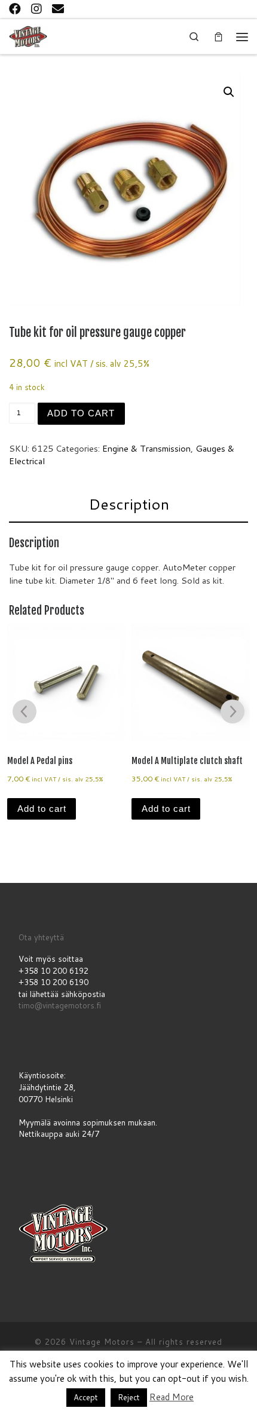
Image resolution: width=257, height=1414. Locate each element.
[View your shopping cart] (218, 36)
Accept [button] (86, 1397)
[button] (229, 92)
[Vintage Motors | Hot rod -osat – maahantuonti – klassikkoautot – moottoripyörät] (28, 35)
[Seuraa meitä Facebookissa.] (15, 8)
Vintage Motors (101, 1341)
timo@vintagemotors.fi (60, 1005)
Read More (171, 1397)
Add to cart (81, 413)
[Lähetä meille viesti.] (58, 8)
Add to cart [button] (41, 809)
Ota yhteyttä (41, 937)
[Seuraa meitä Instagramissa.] (36, 8)
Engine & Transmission (146, 448)
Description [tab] (128, 503)
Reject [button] (129, 1397)
